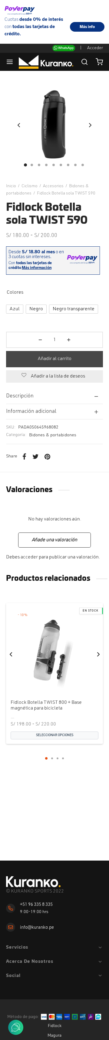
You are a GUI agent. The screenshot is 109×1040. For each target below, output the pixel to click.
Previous (19, 125)
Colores (15, 292)
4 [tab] (63, 758)
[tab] (54, 396)
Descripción (20, 396)
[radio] (14, 309)
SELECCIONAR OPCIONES (54, 735)
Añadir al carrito (54, 358)
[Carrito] (99, 61)
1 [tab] (46, 758)
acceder (29, 557)
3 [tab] (57, 758)
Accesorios (53, 186)
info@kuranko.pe (37, 927)
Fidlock (54, 1026)
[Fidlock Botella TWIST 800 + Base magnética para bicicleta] (54, 651)
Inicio (11, 186)
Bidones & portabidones (52, 435)
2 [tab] (52, 758)
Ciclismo (29, 186)
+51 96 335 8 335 (36, 904)
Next (90, 125)
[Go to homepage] (33, 882)
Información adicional (31, 411)
